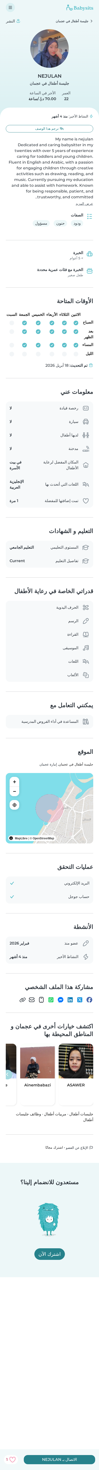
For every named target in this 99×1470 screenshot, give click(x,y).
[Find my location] (14, 805)
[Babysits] (79, 7)
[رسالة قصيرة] (41, 1000)
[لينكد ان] (70, 1000)
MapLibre (21, 838)
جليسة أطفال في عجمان (49, 83)
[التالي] (7, 1074)
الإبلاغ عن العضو (77, 1148)
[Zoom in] (14, 782)
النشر (11, 21)
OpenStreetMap (43, 838)
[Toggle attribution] (11, 838)
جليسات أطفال (81, 1114)
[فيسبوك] (89, 1000)
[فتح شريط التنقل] (10, 7)
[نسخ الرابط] (22, 1000)
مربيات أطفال (55, 1114)
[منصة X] (80, 1000)
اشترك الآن (49, 1254)
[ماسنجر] (60, 1000)
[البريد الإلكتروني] (32, 1000)
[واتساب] (51, 1000)
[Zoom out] (14, 791)
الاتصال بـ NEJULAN (59, 1459)
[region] (49, 808)
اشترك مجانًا (54, 1147)
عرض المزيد (84, 203)
